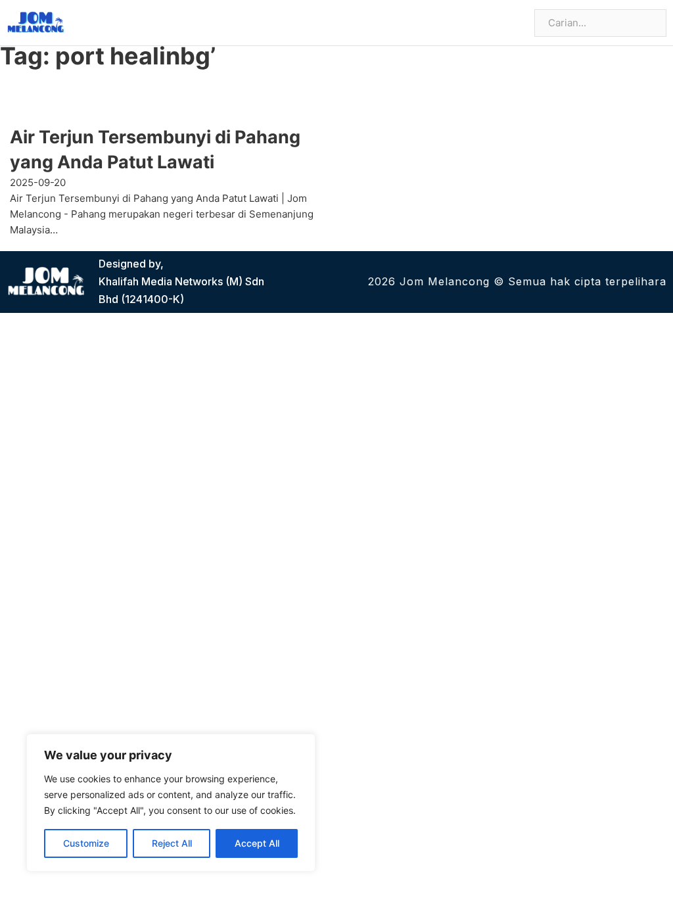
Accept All (257, 843)
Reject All (172, 843)
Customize (86, 843)
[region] (170, 803)
